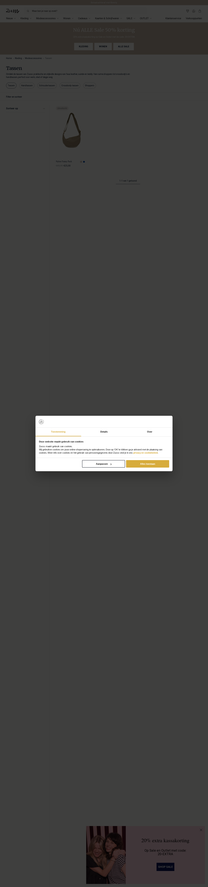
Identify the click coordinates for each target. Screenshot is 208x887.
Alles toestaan (147, 464)
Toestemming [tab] (58, 431)
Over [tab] (149, 431)
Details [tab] (104, 431)
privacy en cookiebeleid (145, 452)
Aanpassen (102, 464)
